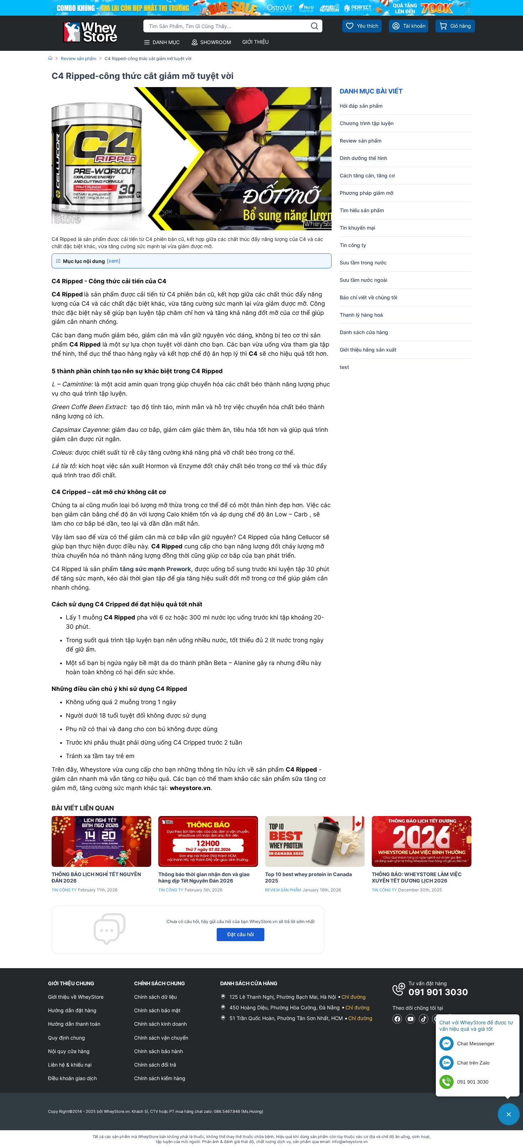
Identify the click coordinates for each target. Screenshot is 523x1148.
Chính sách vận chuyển (161, 1038)
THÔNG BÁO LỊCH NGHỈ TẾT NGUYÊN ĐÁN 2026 (96, 877)
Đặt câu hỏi (240, 934)
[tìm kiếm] (314, 26)
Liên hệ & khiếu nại (69, 1065)
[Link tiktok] (423, 1019)
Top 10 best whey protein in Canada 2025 (308, 877)
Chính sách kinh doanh (160, 1024)
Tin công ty (64, 889)
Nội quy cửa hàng (69, 1051)
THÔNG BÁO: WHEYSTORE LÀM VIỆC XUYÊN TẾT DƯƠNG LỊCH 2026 (417, 877)
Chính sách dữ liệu (155, 997)
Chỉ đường (354, 997)
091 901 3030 (438, 992)
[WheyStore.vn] (83, 33)
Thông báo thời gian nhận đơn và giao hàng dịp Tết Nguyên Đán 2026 (204, 877)
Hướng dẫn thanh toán (74, 1024)
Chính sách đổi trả (155, 1065)
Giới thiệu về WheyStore (76, 997)
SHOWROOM (215, 42)
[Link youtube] (410, 1019)
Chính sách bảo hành (158, 1051)
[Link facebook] (397, 1019)
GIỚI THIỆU (255, 42)
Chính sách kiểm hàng (159, 1078)
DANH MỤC (166, 42)
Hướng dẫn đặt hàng (72, 1010)
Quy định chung (66, 1038)
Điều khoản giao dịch (72, 1078)
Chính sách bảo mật (157, 1010)
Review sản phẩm (283, 889)
